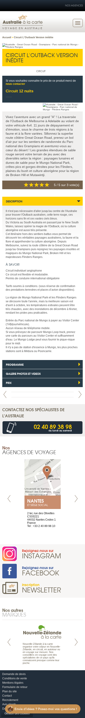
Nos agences (74, 5)
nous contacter (15, 84)
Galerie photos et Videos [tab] (23, 373)
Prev (5, 394)
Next (80, 394)
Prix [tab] (9, 382)
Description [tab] (14, 201)
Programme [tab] (15, 364)
